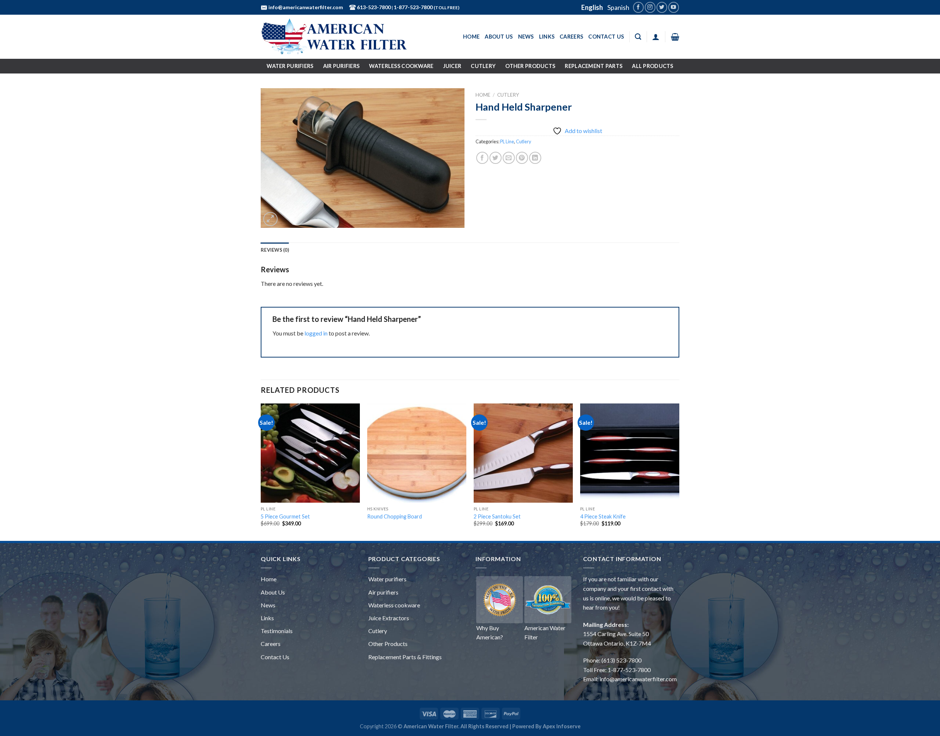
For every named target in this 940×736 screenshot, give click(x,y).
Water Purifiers (290, 66)
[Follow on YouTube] (673, 7)
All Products (652, 66)
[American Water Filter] (334, 36)
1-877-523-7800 (414, 7)
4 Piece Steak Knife (603, 516)
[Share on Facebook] (482, 158)
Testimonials (277, 630)
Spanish (618, 7)
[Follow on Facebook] (638, 7)
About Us (499, 36)
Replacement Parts (593, 66)
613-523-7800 (373, 7)
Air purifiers (383, 592)
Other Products (530, 66)
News (526, 36)
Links (546, 36)
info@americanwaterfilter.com (305, 7)
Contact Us (606, 36)
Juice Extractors (388, 617)
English (592, 7)
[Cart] (675, 37)
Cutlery (483, 66)
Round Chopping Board (394, 516)
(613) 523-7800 (621, 660)
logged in (316, 333)
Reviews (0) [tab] (275, 250)
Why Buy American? (489, 632)
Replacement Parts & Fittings (405, 656)
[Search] (638, 36)
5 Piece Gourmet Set (285, 516)
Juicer (452, 66)
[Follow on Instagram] (650, 7)
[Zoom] (270, 219)
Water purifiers (387, 578)
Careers (571, 36)
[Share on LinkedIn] (535, 158)
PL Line (507, 141)
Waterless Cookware (401, 66)
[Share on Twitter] (495, 158)
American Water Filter (544, 632)
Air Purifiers (341, 66)
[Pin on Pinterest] (522, 158)
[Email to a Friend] (509, 158)
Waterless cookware (394, 605)
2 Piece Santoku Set (497, 516)
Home (471, 36)
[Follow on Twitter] (662, 7)
